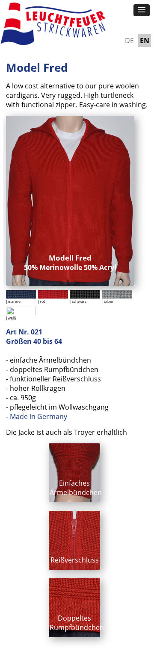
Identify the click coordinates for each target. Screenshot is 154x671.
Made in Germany (38, 416)
